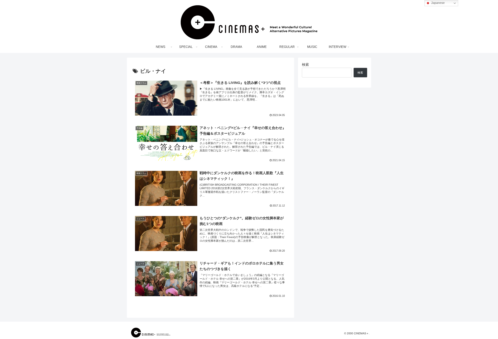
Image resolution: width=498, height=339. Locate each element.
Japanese (437, 2)
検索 (305, 65)
